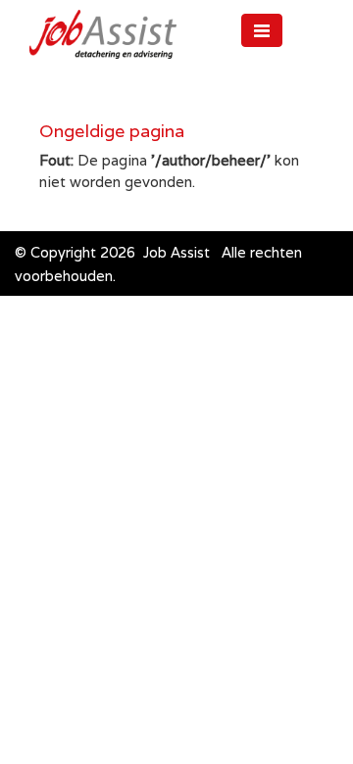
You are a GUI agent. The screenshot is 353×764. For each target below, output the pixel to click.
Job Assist (176, 252)
